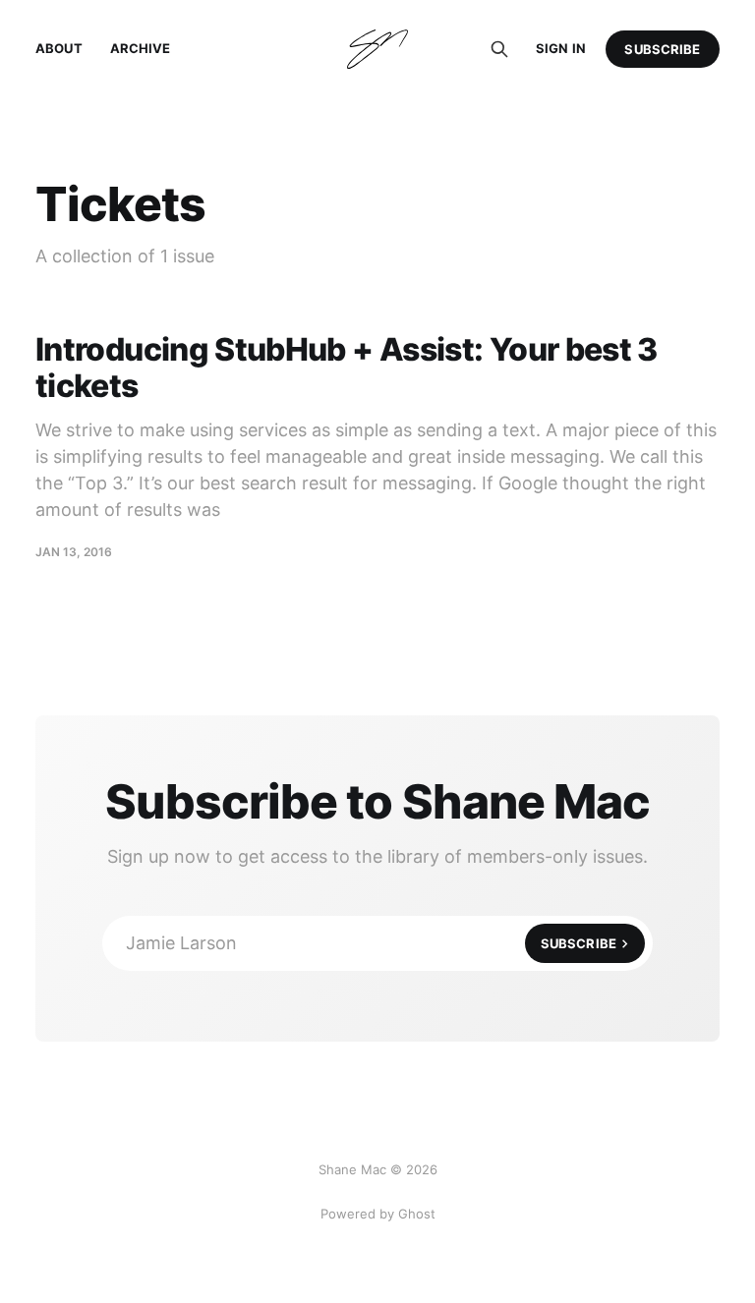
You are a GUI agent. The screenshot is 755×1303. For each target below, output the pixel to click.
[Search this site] (499, 49)
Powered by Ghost (378, 1213)
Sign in (561, 48)
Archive (140, 48)
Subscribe (662, 49)
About (59, 48)
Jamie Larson (371, 943)
